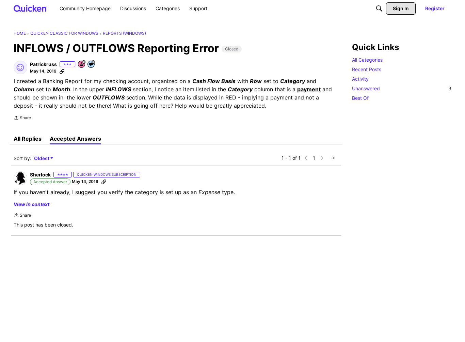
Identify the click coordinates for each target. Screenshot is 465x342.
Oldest (42, 158)
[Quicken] (30, 8)
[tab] (28, 138)
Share (22, 118)
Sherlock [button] (40, 174)
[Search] (379, 8)
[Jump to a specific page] (332, 158)
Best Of (360, 98)
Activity (360, 79)
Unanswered (401, 88)
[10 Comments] (91, 64)
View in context (31, 204)
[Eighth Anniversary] (82, 64)
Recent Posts (366, 69)
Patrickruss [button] (43, 64)
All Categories (367, 60)
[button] (20, 67)
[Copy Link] (62, 71)
